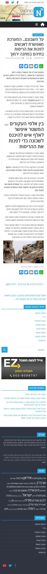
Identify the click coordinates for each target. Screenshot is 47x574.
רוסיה (31, 508)
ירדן (33, 495)
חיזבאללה (34, 490)
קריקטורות (42, 340)
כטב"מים (15, 496)
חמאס (24, 490)
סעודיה (42, 504)
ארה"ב (41, 482)
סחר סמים (21, 501)
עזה (36, 504)
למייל (44, 462)
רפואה (25, 509)
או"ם (44, 478)
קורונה (43, 508)
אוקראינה (36, 478)
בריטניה (32, 483)
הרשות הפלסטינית (16, 58)
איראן (27, 477)
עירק (31, 504)
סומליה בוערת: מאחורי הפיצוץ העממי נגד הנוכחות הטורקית (25, 398)
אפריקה (12, 478)
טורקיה (17, 490)
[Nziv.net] (42, 24)
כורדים (20, 496)
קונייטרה (10, 505)
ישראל (27, 495)
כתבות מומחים (41, 325)
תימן (6, 508)
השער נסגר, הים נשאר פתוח (36, 394)
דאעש (21, 483)
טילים (11, 491)
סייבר (16, 501)
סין (12, 500)
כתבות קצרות (41, 328)
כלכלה (9, 495)
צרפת (15, 504)
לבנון (43, 500)
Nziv (27, 58)
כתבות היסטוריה (40, 321)
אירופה (19, 478)
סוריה (7, 58)
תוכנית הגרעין (13, 509)
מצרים (35, 500)
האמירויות (15, 483)
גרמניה (26, 483)
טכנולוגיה (41, 495)
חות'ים (43, 490)
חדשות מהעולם (40, 313)
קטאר (37, 509)
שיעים (20, 508)
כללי (44, 317)
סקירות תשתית (40, 336)
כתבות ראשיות (38, 35)
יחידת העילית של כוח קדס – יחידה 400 (26, 284)
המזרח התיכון (40, 486)
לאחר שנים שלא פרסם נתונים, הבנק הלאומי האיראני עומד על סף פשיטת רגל (25, 297)
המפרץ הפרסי (28, 486)
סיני (9, 501)
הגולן (8, 483)
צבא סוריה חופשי (23, 505)
